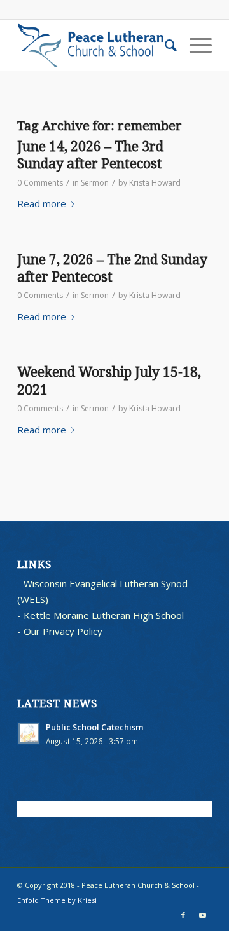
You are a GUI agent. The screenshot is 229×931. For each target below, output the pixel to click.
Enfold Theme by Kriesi (57, 900)
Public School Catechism (95, 727)
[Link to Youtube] (202, 915)
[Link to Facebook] (183, 915)
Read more (41, 203)
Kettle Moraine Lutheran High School (104, 615)
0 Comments (40, 182)
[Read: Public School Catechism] (28, 733)
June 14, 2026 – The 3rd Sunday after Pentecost (90, 155)
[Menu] (194, 45)
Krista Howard (155, 182)
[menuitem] (164, 45)
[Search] (164, 45)
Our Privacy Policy (63, 631)
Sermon (95, 182)
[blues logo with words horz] (95, 45)
